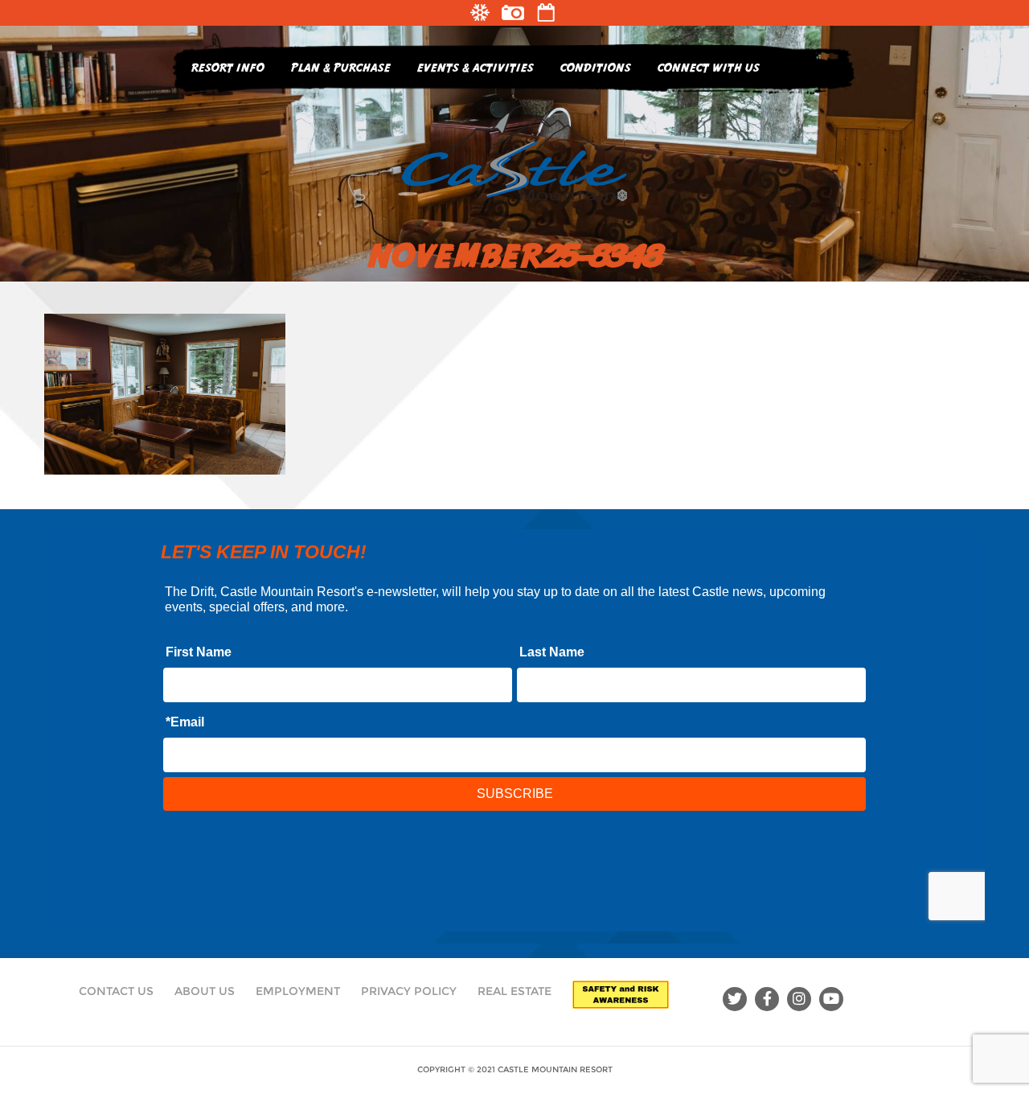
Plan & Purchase (341, 67)
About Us (204, 991)
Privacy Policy (409, 991)
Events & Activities (475, 67)
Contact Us (116, 991)
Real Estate (514, 991)
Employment (298, 991)
